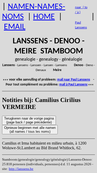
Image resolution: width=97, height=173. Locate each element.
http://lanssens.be (21, 169)
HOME (44, 17)
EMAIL (14, 27)
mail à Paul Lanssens (73, 84)
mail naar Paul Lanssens (73, 79)
